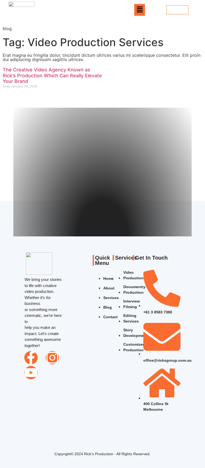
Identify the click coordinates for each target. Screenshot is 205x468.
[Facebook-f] (31, 357)
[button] (139, 9)
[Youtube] (31, 372)
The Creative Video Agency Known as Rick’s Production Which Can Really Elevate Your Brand (52, 75)
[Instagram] (52, 357)
